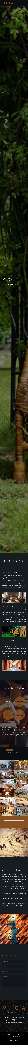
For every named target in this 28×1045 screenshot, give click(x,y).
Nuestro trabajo (10, 533)
